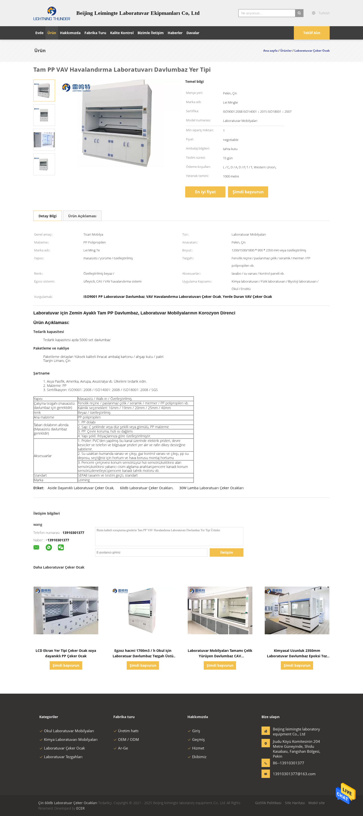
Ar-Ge (123, 748)
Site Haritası (295, 802)
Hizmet (198, 748)
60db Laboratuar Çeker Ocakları (146, 487)
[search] (299, 13)
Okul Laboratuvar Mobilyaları (69, 730)
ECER (80, 808)
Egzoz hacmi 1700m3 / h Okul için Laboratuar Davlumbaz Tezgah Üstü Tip (143, 656)
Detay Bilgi (48, 216)
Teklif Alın (311, 32)
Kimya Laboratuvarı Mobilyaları (71, 739)
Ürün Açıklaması (82, 216)
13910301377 (73, 532)
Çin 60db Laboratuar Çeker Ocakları (67, 802)
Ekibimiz (199, 756)
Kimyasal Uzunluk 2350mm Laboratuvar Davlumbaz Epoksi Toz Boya (297, 656)
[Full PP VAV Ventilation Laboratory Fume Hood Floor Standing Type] (44, 90)
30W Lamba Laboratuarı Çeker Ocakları (211, 487)
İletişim (226, 552)
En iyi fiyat (205, 192)
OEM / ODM (128, 739)
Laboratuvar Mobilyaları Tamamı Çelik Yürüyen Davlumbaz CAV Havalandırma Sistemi (220, 656)
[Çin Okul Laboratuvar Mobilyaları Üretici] (51, 13)
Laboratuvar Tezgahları (63, 756)
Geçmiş (198, 739)
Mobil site (316, 802)
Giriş (196, 730)
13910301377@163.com (288, 773)
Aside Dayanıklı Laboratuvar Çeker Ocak (80, 487)
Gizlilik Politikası (268, 802)
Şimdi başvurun (248, 192)
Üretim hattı (128, 730)
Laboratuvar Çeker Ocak (64, 748)
